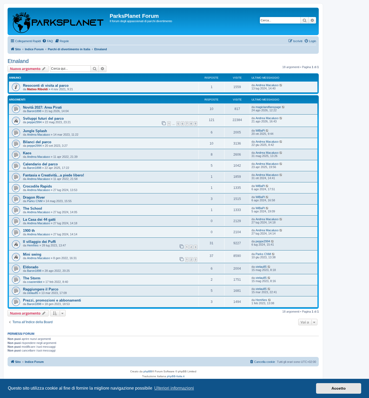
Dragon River (34, 197)
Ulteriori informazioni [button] (174, 388)
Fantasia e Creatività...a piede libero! (53, 175)
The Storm (32, 278)
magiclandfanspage (268, 107)
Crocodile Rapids (37, 186)
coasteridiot (34, 281)
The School (32, 208)
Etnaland (18, 61)
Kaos (27, 153)
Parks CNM (34, 201)
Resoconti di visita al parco (46, 85)
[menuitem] (47, 41)
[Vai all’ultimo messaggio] (281, 85)
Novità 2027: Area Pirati (42, 107)
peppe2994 (34, 122)
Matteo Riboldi (37, 89)
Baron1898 (34, 111)
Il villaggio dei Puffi (39, 242)
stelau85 (261, 266)
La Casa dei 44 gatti (39, 220)
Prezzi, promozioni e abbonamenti (52, 300)
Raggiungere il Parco (40, 289)
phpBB (147, 371)
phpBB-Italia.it (176, 376)
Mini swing (32, 254)
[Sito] (59, 21)
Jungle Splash (35, 131)
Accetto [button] (338, 388)
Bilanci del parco (37, 142)
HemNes (33, 245)
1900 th (29, 231)
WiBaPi (260, 130)
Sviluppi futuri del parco (43, 118)
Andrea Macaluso (267, 85)
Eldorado (30, 267)
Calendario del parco (40, 164)
